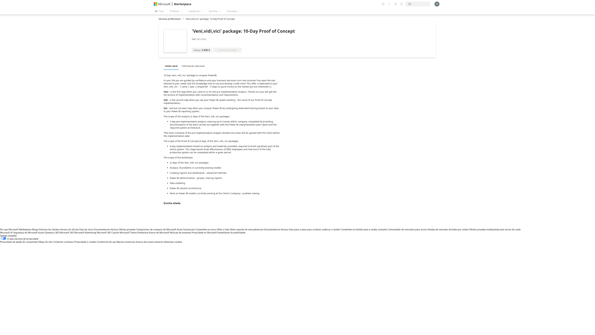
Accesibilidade (237, 232)
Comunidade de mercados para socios (407, 229)
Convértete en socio (206, 229)
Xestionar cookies (173, 241)
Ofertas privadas (127, 229)
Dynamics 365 (52, 232)
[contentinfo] (183, 19)
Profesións (142, 232)
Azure (41, 232)
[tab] (172, 66)
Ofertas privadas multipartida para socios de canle (495, 229)
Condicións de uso (106, 241)
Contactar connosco (63, 241)
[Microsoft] (162, 4)
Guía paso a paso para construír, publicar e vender (314, 229)
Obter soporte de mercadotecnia (246, 229)
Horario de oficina (69, 229)
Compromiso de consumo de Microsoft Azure (159, 229)
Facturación (189, 229)
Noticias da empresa (180, 232)
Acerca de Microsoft (159, 232)
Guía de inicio (86, 229)
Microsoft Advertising (85, 232)
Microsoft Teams (128, 232)
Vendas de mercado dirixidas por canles (448, 229)
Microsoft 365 (67, 232)
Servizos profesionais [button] (170, 18)
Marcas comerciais (126, 241)
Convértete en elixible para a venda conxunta (364, 229)
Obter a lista (223, 229)
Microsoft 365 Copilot (108, 232)
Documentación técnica (106, 229)
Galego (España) (8, 235)
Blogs (35, 229)
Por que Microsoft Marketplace (16, 229)
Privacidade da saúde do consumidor (19, 241)
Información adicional (193, 66)
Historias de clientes (49, 229)
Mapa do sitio (46, 241)
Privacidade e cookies (85, 241)
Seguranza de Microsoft (25, 232)
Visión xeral (171, 66)
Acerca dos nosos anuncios (149, 241)
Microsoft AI (6, 232)
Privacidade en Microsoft (204, 232)
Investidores (224, 232)
